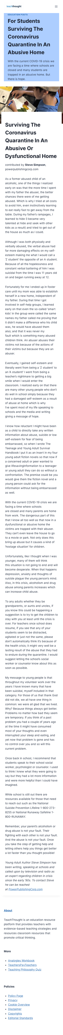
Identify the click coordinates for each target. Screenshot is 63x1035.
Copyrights (15, 1013)
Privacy (12, 1000)
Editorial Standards (20, 1018)
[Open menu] (56, 6)
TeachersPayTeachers (22, 965)
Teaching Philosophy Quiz (24, 969)
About (8, 910)
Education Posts (18, 14)
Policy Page (15, 995)
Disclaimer (14, 1009)
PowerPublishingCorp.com (26, 889)
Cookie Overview (19, 1004)
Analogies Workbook (21, 960)
